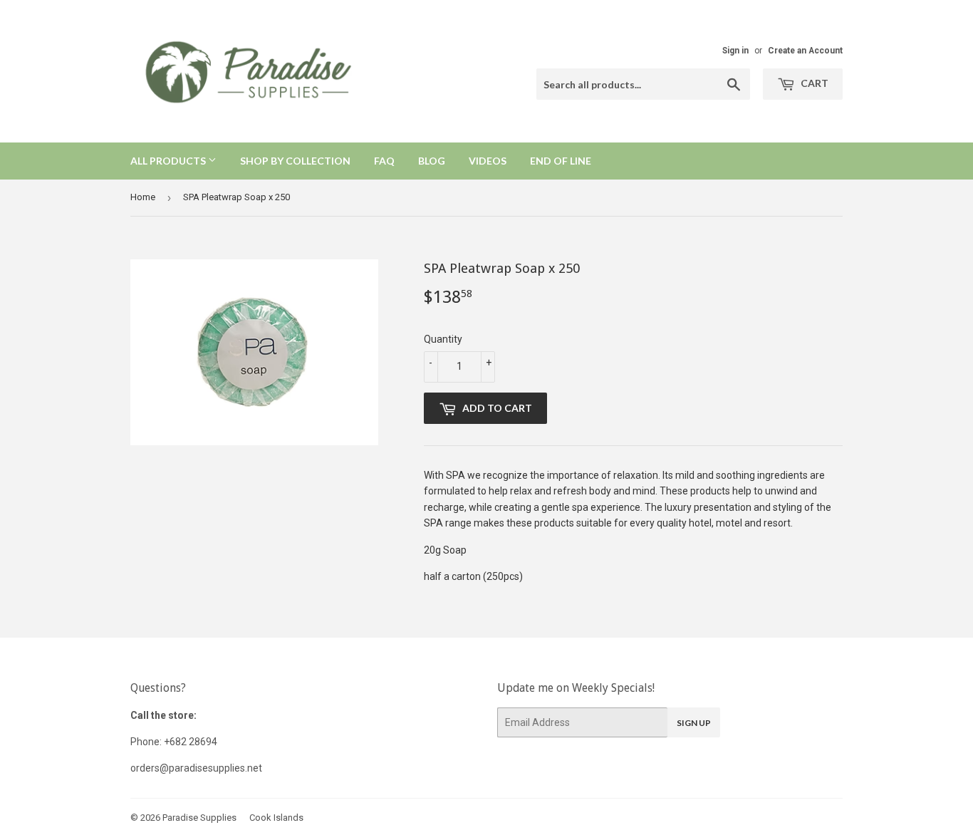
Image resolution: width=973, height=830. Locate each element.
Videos (487, 161)
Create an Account (805, 51)
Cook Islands (276, 817)
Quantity (443, 339)
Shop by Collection (295, 161)
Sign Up (694, 722)
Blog (431, 161)
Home (142, 197)
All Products (169, 161)
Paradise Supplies (199, 817)
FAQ (384, 161)
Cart (813, 83)
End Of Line (560, 161)
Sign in (735, 51)
